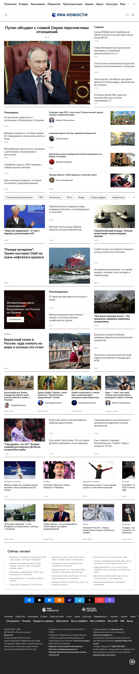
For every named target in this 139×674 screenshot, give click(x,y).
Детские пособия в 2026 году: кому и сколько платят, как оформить (111, 577)
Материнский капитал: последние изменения (109, 583)
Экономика (33, 616)
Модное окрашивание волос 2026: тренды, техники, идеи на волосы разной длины (25, 565)
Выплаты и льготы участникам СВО (110, 557)
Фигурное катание (12, 481)
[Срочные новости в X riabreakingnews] (100, 600)
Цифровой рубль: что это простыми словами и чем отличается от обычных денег (112, 569)
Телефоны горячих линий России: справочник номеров (67, 564)
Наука (85, 524)
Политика (8, 616)
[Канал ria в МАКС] (29, 600)
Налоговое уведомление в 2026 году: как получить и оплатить (27, 573)
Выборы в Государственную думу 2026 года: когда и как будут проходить (28, 558)
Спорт (69, 616)
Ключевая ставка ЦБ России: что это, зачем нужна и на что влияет (69, 577)
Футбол (46, 481)
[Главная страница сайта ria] (69, 15)
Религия (114, 616)
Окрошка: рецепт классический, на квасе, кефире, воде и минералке (68, 558)
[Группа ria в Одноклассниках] (59, 600)
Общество (20, 616)
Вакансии (8, 635)
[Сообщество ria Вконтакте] (49, 600)
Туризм (7, 334)
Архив (130, 621)
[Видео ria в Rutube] (69, 600)
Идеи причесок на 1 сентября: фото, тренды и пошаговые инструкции (69, 570)
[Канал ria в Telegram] (79, 600)
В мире (44, 616)
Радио (133, 616)
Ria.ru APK (113, 621)
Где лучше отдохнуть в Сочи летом (26, 584)
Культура (126, 524)
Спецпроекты (12, 621)
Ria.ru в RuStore (97, 621)
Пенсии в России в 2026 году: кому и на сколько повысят (70, 583)
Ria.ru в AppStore (79, 621)
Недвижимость (101, 616)
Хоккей (125, 481)
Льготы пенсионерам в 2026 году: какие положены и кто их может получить (112, 562)
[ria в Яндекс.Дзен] (39, 600)
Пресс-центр (62, 621)
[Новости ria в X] (89, 600)
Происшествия (57, 616)
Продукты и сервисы (43, 621)
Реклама (26, 621)
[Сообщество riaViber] (110, 600)
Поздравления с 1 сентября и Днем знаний (26, 579)
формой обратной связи (104, 655)
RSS (122, 621)
